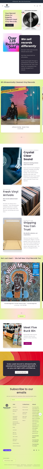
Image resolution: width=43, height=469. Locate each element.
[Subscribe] (31, 399)
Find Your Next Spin (21, 372)
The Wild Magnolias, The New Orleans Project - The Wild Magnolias (20, 303)
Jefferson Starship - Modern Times (20, 127)
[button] (2, 5)
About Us (27, 343)
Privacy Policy (16, 443)
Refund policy (23, 464)
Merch (24, 420)
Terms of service (37, 464)
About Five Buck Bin (15, 410)
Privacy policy (29, 464)
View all (21, 141)
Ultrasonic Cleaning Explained (15, 418)
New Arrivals (25, 409)
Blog (14, 427)
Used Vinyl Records (25, 413)
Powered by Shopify (16, 464)
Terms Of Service (16, 446)
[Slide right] (24, 137)
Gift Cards (15, 436)
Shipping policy (20, 465)
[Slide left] (19, 137)
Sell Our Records (15, 433)
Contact (15, 430)
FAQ (14, 413)
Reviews (14, 407)
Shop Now (9, 25)
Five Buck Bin (9, 464)
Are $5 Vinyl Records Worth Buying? (16, 423)
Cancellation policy (36, 465)
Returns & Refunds (15, 440)
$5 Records (25, 407)
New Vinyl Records (25, 417)
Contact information (27, 465)
